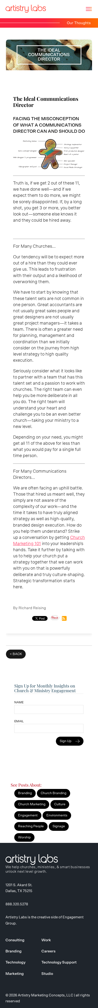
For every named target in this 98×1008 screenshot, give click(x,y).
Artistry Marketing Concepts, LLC (45, 995)
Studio (47, 974)
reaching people (31, 826)
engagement (28, 815)
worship (24, 837)
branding (25, 793)
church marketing (31, 804)
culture (59, 804)
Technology (15, 962)
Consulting (14, 940)
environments (56, 815)
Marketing (14, 974)
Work (46, 940)
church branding (53, 793)
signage (59, 826)
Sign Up (65, 741)
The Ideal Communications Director (45, 102)
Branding (13, 951)
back (17, 654)
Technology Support (59, 962)
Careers (48, 951)
